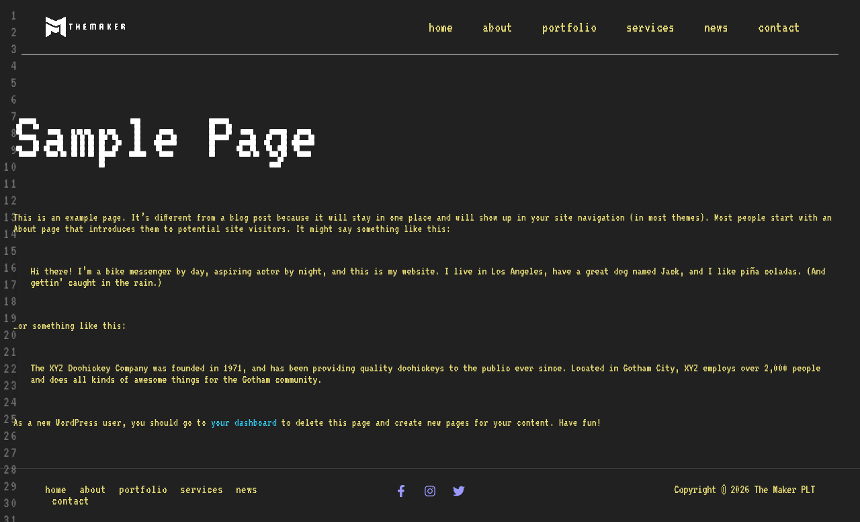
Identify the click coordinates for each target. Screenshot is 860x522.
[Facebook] (401, 491)
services (650, 27)
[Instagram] (430, 491)
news (716, 27)
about (497, 27)
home (441, 27)
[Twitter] (459, 491)
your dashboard (244, 422)
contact (779, 27)
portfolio (569, 27)
